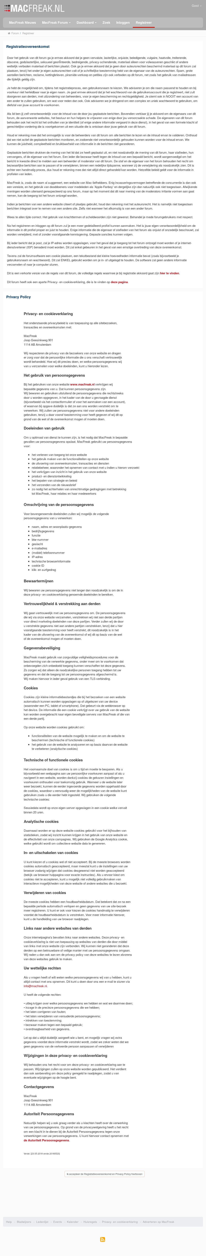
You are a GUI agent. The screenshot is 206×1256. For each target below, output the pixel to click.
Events (57, 1222)
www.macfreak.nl (82, 384)
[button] (56, 22)
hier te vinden (169, 273)
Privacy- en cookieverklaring (120, 1222)
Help (9, 1222)
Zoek (106, 22)
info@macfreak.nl (35, 986)
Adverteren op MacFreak (158, 1222)
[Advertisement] (103, 1198)
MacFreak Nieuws (22, 22)
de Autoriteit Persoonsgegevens (46, 1140)
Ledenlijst (42, 1222)
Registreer (144, 22)
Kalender (72, 1222)
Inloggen (123, 22)
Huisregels (90, 1222)
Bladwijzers (24, 1222)
